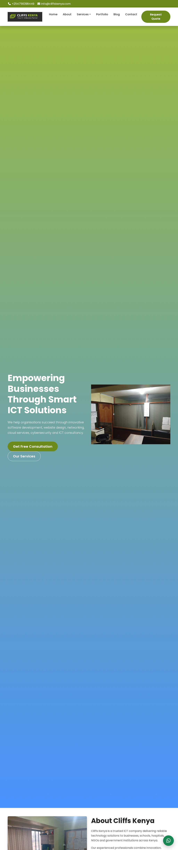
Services (83, 14)
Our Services (24, 456)
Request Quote (156, 17)
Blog (117, 14)
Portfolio (102, 14)
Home (53, 14)
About (67, 14)
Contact (131, 14)
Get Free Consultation (32, 446)
